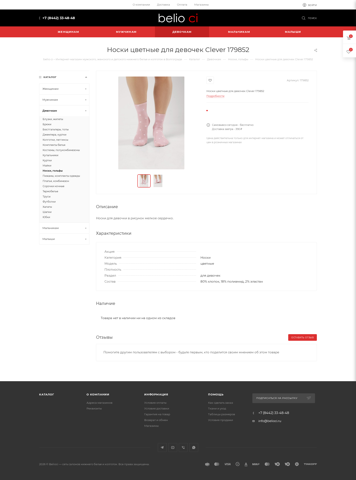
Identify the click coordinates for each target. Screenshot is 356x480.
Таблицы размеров (221, 414)
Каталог (46, 394)
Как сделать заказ (220, 402)
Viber (183, 447)
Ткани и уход (217, 408)
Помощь (216, 394)
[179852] (151, 123)
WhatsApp (193, 447)
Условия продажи (220, 420)
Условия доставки (156, 408)
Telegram (162, 447)
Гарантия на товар (157, 414)
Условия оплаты (155, 402)
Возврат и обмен (156, 420)
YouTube (172, 447)
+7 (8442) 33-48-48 (58, 18)
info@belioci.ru (269, 421)
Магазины (151, 425)
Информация (156, 394)
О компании (98, 394)
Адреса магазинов (99, 402)
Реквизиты (94, 408)
